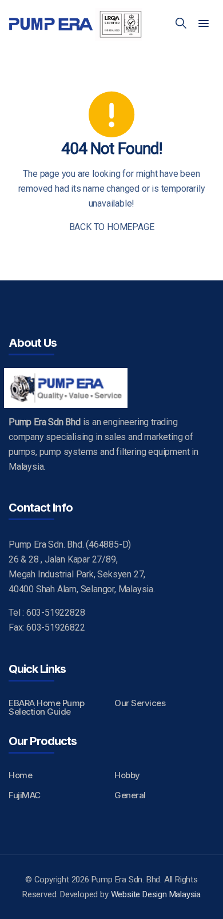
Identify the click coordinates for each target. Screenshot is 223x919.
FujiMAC (25, 795)
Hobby (127, 775)
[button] (203, 24)
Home (20, 775)
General (130, 795)
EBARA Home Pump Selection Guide (47, 707)
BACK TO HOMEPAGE (111, 226)
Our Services (139, 703)
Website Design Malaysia (156, 894)
